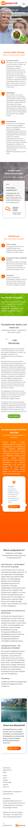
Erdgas (5, 780)
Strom (5, 778)
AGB (4, 772)
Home (5, 775)
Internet (5, 784)
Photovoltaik (7, 782)
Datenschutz (7, 770)
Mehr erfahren (14, 416)
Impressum (6, 768)
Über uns (6, 787)
